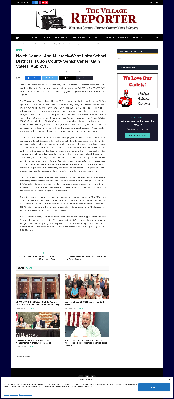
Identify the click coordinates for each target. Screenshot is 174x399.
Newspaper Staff (24, 72)
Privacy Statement (25, 395)
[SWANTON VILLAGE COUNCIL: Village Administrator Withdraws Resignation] (38, 324)
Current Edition (60, 37)
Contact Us (137, 37)
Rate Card (110, 37)
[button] (169, 379)
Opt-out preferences (11, 395)
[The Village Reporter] (87, 19)
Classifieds (123, 37)
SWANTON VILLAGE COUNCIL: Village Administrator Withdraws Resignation (33, 341)
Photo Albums (95, 37)
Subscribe (45, 37)
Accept (154, 387)
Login (119, 58)
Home (34, 37)
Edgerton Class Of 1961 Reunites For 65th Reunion (84, 303)
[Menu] (17, 37)
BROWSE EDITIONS (137, 135)
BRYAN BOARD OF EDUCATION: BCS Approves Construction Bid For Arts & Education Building (38, 303)
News (19, 50)
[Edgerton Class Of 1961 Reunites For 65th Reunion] (87, 286)
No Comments (73, 72)
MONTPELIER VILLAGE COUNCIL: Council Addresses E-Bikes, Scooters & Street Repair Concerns (86, 343)
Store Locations (78, 37)
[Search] (157, 37)
